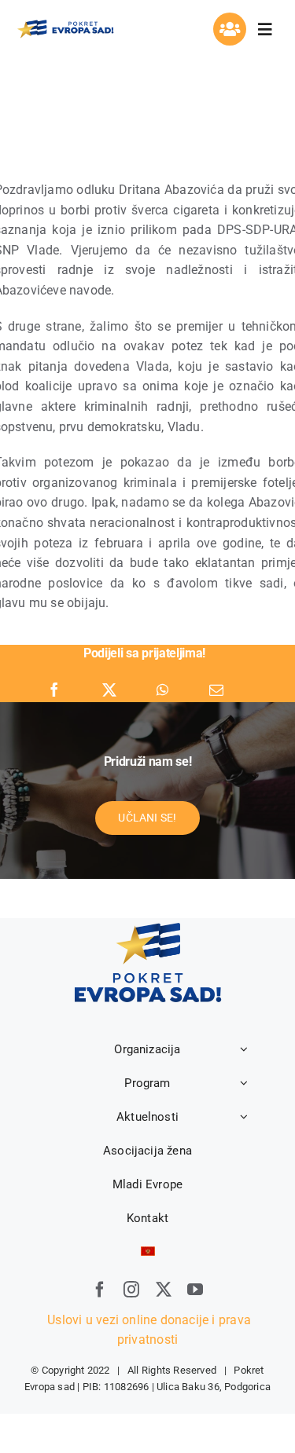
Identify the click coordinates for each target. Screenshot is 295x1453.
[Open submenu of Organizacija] (243, 1049)
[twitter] (163, 1289)
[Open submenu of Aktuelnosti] (243, 1116)
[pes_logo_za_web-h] (65, 23)
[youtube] (195, 1289)
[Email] (216, 690)
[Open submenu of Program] (243, 1083)
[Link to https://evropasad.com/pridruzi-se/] (229, 29)
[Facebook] (54, 690)
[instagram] (131, 1289)
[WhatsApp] (162, 690)
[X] (109, 690)
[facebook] (100, 1289)
